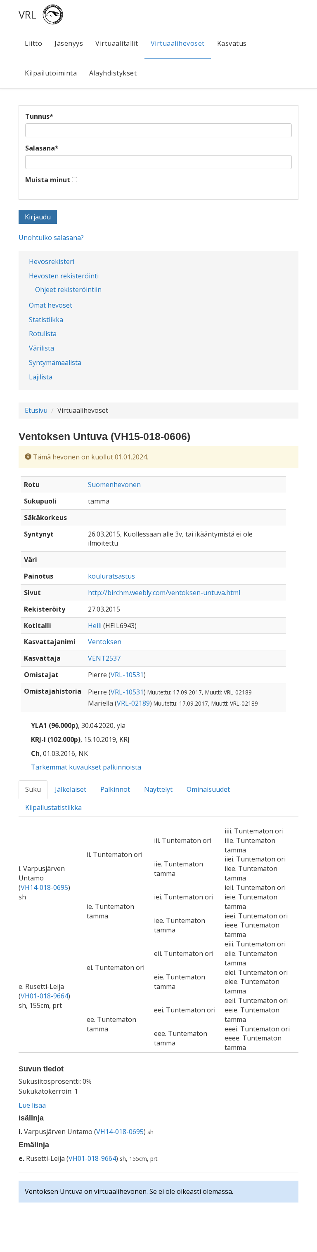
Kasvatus (232, 43)
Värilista (41, 348)
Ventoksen (104, 641)
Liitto (33, 43)
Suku (33, 789)
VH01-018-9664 (44, 995)
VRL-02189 (133, 703)
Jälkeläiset (70, 789)
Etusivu (36, 410)
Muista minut (47, 179)
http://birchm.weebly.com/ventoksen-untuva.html (164, 592)
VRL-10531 (127, 674)
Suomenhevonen (114, 484)
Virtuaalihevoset (178, 43)
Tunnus (39, 116)
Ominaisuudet (208, 789)
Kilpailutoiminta (51, 73)
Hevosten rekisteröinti (64, 275)
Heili (95, 625)
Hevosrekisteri (51, 261)
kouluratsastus (111, 576)
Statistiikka (46, 319)
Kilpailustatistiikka (53, 807)
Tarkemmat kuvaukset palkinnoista (86, 767)
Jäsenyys (68, 43)
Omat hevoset (50, 305)
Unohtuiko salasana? (51, 237)
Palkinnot (115, 789)
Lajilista (40, 376)
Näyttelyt (158, 789)
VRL (27, 14)
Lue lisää (32, 1105)
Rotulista (43, 333)
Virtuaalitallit (116, 43)
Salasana (42, 148)
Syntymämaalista (55, 362)
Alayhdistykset (113, 73)
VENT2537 (104, 658)
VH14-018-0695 (44, 887)
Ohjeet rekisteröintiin (68, 289)
